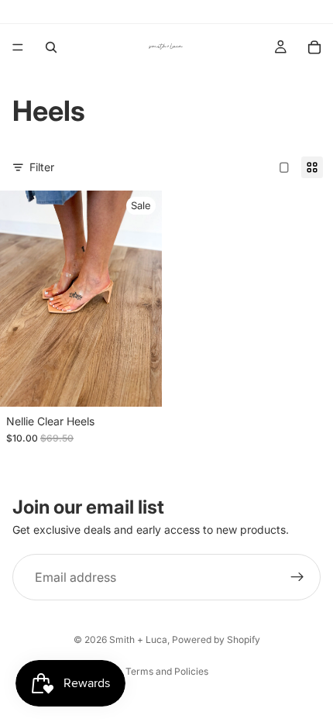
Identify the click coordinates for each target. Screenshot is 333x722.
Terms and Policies (166, 671)
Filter (41, 167)
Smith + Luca (138, 639)
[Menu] (18, 47)
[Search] (51, 47)
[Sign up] (297, 577)
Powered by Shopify (216, 639)
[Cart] (314, 47)
